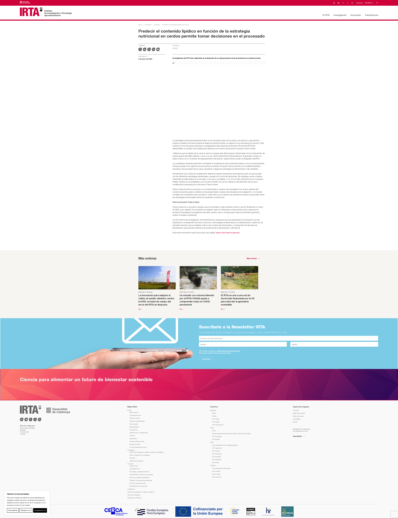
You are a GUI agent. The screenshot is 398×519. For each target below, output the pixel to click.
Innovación (355, 15)
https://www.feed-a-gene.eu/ (228, 233)
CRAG (214, 413)
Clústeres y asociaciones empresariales (140, 480)
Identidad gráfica (134, 427)
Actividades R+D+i (134, 469)
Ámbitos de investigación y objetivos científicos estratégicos (146, 452)
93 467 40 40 (25, 432)
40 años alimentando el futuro (138, 447)
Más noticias (252, 258)
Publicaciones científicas (136, 461)
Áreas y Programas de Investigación (139, 455)
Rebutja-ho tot (26, 510)
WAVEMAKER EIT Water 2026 (138, 486)
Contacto (359, 3)
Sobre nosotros (133, 412)
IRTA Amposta (216, 471)
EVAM (214, 430)
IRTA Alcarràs (216, 451)
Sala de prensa (133, 424)
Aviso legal (296, 410)
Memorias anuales (134, 444)
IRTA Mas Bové (216, 477)
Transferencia (371, 15)
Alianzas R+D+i (133, 466)
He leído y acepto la (220, 351)
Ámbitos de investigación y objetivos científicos (140, 492)
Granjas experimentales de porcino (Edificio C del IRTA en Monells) (231, 433)
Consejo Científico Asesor (136, 441)
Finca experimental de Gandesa (221, 468)
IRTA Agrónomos (217, 448)
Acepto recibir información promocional (216, 353)
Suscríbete (206, 359)
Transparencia (133, 430)
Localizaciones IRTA (135, 415)
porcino (175, 48)
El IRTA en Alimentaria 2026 (137, 483)
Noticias (157, 25)
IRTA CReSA (216, 422)
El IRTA (325, 15)
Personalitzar (12, 510)
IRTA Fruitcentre (216, 454)
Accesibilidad (296, 419)
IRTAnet (295, 422)
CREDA (214, 416)
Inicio (140, 25)
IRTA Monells (216, 439)
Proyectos (132, 458)
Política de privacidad (299, 413)
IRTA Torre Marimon (218, 425)
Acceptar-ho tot (40, 510)
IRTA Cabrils (215, 419)
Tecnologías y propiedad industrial (139, 471)
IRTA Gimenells (216, 457)
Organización (133, 438)
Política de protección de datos (228, 351)
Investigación (340, 15)
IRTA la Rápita (216, 474)
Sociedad (148, 25)
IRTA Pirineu (215, 462)
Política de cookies (298, 416)
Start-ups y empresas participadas (139, 477)
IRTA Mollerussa (216, 459)
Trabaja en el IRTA (134, 418)
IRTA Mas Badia (216, 436)
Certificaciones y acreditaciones (138, 433)
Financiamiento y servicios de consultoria (141, 474)
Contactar (22, 434)
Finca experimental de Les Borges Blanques (225, 445)
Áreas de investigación (133, 495)
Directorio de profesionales (137, 421)
